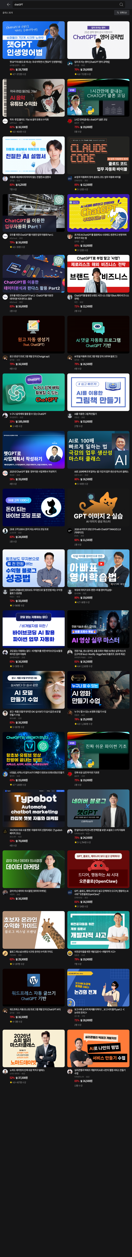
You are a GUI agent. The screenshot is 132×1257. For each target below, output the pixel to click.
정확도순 (123, 12)
